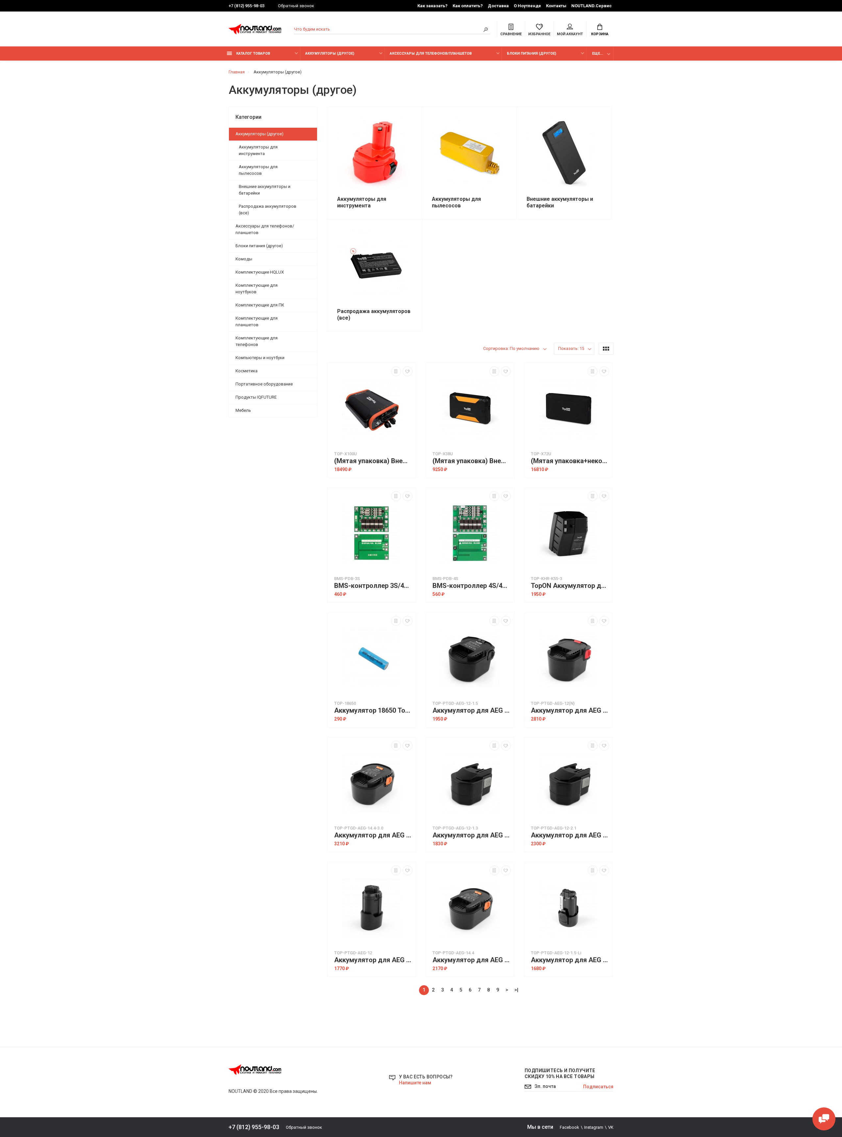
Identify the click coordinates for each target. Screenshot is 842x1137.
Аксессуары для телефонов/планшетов (431, 53)
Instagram (593, 1127)
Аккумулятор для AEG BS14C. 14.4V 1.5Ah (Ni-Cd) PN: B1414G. (472, 960)
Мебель (243, 410)
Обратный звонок (296, 5)
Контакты (556, 5)
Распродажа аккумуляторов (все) (267, 209)
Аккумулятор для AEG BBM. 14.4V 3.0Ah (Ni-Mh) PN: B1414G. (373, 835)
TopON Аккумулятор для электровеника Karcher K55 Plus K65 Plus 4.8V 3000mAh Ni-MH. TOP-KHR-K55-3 (570, 586)
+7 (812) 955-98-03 (246, 5)
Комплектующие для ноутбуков (256, 288)
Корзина (599, 34)
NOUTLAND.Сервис (591, 5)
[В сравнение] (396, 371)
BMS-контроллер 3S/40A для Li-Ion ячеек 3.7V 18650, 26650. (373, 586)
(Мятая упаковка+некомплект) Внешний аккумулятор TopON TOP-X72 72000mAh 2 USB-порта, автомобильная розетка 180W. (570, 461)
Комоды (243, 258)
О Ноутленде (527, 5)
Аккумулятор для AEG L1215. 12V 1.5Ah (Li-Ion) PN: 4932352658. (570, 960)
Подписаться (598, 1086)
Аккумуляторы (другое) (329, 53)
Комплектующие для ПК (259, 305)
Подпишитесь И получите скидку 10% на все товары (560, 1073)
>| (516, 990)
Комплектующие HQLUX (259, 272)
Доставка (498, 5)
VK (610, 1127)
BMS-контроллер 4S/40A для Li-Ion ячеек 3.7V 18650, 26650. (472, 586)
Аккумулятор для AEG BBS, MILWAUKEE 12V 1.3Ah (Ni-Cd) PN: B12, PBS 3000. (472, 835)
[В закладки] (407, 371)
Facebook (569, 1127)
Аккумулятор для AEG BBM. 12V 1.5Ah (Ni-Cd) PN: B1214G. (472, 710)
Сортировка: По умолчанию (511, 348)
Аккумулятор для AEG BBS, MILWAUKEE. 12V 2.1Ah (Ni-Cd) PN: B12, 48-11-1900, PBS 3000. (570, 835)
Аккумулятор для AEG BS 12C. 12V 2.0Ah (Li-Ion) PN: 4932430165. (373, 960)
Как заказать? (432, 5)
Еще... (597, 53)
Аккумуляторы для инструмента (258, 150)
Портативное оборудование (264, 384)
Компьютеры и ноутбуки (260, 357)
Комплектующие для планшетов (256, 321)
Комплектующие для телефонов (256, 341)
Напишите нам (415, 1082)
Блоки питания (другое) (531, 53)
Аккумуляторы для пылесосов (258, 170)
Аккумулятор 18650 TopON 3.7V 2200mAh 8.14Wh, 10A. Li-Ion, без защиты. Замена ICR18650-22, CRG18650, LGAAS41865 (373, 710)
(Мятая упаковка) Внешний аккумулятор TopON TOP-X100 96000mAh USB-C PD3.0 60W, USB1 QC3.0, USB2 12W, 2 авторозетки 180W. (373, 461)
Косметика (246, 370)
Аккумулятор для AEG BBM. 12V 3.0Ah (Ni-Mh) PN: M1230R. (570, 710)
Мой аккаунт (570, 34)
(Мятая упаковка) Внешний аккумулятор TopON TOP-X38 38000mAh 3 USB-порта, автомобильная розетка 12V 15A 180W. (472, 461)
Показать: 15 (571, 348)
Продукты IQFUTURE (256, 397)
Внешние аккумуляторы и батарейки (264, 190)
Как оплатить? (468, 5)
